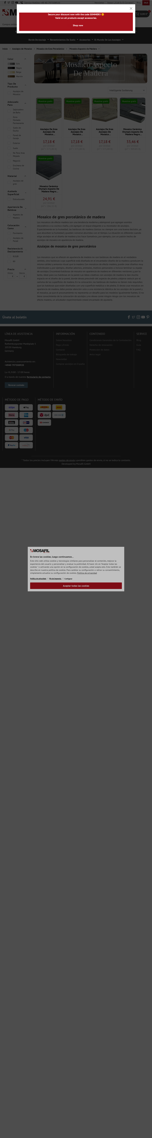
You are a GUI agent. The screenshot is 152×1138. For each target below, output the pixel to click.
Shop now (78, 25)
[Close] (131, 8)
